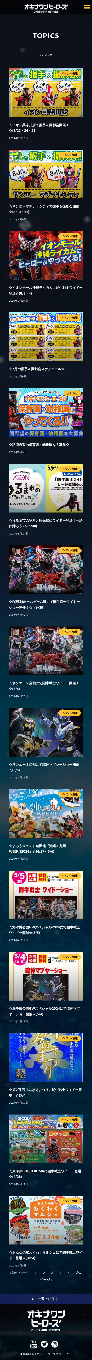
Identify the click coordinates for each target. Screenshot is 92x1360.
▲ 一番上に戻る (44, 1299)
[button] (87, 7)
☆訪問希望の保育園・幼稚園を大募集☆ (39, 445)
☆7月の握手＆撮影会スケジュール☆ (37, 369)
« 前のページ (18, 1273)
